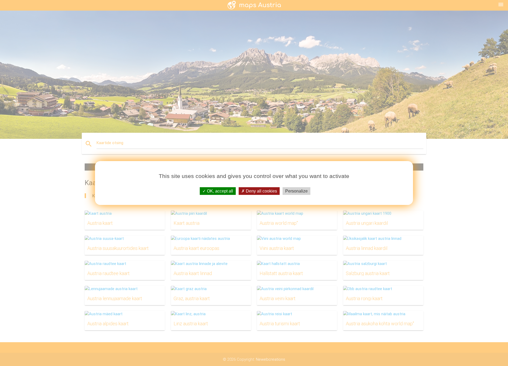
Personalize (296, 191)
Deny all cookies (261, 191)
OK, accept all (219, 191)
